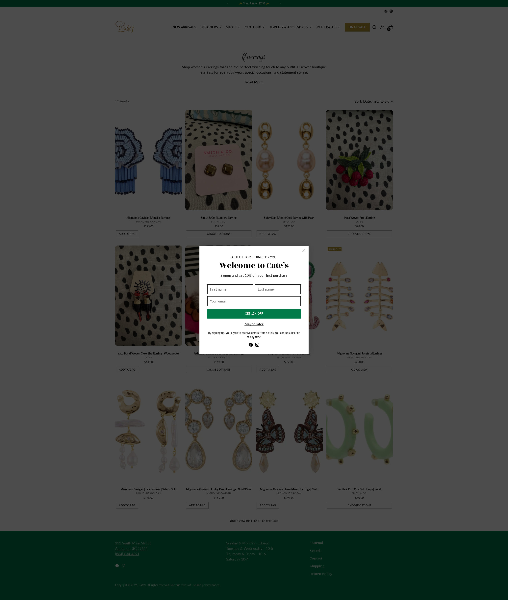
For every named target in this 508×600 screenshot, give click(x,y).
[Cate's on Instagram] (257, 345)
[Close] (304, 250)
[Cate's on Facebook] (250, 345)
